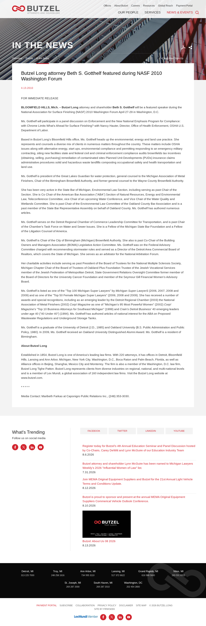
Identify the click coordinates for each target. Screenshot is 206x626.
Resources (149, 5)
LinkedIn (151, 431)
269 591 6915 (178, 575)
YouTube (179, 431)
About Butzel (121, 5)
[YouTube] (41, 447)
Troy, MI (57, 571)
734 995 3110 (87, 575)
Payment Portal (184, 5)
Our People (128, 12)
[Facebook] (15, 447)
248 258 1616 (57, 575)
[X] (24, 447)
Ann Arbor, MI (88, 571)
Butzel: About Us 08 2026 (99, 541)
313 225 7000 (27, 575)
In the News (42, 58)
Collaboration (85, 605)
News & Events (180, 12)
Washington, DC (133, 582)
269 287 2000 (72, 587)
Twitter (122, 431)
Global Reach (165, 5)
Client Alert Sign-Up (172, 58)
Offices (107, 5)
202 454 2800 (133, 587)
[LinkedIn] (32, 447)
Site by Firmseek (104, 609)
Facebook (94, 431)
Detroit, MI (27, 571)
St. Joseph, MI (73, 582)
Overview (17, 58)
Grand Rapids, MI (148, 571)
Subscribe (66, 605)
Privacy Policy (107, 605)
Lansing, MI (118, 571)
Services (153, 12)
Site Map (141, 605)
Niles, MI (178, 571)
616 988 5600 (148, 575)
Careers (135, 5)
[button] (190, 47)
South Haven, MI (103, 582)
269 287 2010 (103, 587)
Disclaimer (126, 605)
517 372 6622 (118, 575)
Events (29, 58)
